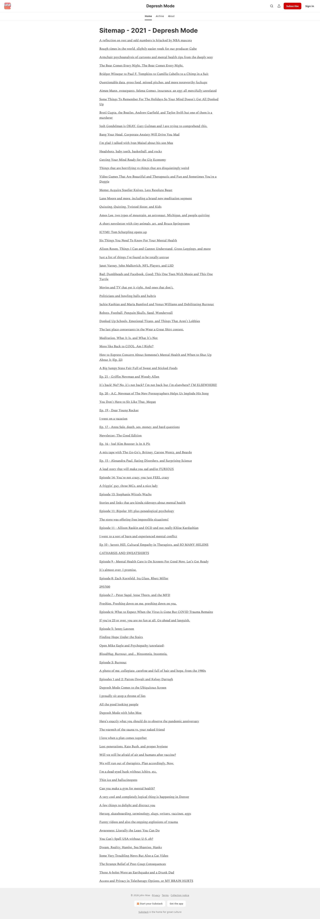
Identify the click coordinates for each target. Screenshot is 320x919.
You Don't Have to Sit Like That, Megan (127, 401)
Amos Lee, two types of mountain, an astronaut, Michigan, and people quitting (154, 215)
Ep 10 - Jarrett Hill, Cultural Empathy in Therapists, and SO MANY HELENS (153, 544)
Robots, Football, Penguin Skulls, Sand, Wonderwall (136, 312)
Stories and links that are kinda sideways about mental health (142, 502)
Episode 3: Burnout (112, 662)
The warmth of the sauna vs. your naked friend (132, 729)
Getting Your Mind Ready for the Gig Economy (132, 159)
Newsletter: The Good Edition (120, 435)
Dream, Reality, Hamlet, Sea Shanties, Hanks (130, 847)
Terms (165, 895)
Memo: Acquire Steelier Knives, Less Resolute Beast (135, 190)
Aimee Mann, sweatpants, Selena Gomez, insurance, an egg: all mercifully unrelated (158, 90)
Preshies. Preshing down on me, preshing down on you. (138, 603)
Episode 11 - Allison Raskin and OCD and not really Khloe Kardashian (148, 528)
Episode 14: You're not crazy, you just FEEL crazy (134, 477)
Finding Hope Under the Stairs (121, 637)
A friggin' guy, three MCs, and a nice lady (128, 486)
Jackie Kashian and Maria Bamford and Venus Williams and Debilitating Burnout (156, 304)
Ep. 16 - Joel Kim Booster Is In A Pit (124, 443)
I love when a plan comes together (123, 738)
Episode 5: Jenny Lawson (116, 628)
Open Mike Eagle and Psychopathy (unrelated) (131, 645)
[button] (148, 16)
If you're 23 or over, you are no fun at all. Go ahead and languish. (144, 620)
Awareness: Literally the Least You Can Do (129, 830)
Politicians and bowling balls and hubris (127, 296)
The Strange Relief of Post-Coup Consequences (132, 864)
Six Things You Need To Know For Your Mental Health (138, 240)
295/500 (104, 586)
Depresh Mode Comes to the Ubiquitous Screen (132, 687)
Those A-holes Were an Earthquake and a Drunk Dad (136, 872)
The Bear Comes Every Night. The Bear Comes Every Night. (141, 65)
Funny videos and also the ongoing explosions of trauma (138, 822)
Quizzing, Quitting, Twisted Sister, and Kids (130, 206)
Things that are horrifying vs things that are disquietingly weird (144, 168)
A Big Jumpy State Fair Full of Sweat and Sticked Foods (138, 368)
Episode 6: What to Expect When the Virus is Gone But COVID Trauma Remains (156, 612)
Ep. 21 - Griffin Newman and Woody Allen (129, 376)
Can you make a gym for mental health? (127, 788)
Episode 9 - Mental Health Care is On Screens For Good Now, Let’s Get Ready (153, 561)
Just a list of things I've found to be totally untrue (134, 257)
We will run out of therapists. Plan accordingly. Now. (136, 763)
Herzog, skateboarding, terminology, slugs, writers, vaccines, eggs (145, 813)
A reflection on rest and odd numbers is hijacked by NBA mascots (145, 40)
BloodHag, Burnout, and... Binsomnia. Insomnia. (133, 654)
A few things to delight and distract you (127, 805)
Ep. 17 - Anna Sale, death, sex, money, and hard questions (139, 427)
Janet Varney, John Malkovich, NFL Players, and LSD (136, 265)
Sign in (309, 6)
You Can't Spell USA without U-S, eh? (126, 838)
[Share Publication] (279, 6)
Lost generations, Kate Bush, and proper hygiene (133, 746)
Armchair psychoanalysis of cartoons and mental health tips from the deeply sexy (156, 57)
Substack (143, 911)
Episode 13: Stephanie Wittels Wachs (125, 494)
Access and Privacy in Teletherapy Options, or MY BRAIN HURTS (146, 880)
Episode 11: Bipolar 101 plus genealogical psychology (136, 511)
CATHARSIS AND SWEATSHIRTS (124, 553)
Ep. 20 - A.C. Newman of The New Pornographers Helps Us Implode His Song (154, 393)
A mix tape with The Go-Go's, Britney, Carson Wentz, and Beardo (145, 452)
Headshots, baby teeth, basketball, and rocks (130, 151)
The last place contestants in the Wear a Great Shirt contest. (141, 329)
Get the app (176, 903)
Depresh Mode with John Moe (120, 712)
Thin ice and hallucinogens (118, 780)
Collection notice (180, 895)
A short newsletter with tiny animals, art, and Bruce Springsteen (144, 223)
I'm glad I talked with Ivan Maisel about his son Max (136, 143)
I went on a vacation (113, 418)
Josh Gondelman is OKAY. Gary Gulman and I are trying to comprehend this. (153, 126)
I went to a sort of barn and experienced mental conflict (138, 536)
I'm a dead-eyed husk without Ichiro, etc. (128, 771)
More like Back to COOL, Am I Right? (126, 346)
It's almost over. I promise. (117, 570)
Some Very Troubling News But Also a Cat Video (133, 855)
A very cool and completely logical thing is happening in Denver (144, 796)
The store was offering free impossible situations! (133, 519)
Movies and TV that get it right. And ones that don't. (136, 287)
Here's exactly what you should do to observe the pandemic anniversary (149, 721)
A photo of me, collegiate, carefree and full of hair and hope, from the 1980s (152, 670)
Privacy (156, 895)
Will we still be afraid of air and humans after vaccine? (137, 754)
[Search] (271, 6)
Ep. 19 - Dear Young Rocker (119, 410)
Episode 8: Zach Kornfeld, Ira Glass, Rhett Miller (133, 578)
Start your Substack (151, 903)
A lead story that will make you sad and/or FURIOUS (136, 469)
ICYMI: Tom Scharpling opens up (123, 232)
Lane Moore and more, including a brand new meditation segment (145, 198)
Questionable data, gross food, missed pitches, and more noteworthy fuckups (153, 82)
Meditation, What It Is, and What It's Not (128, 338)
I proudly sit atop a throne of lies (122, 696)
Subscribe (292, 6)
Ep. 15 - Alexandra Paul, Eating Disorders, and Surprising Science (145, 460)
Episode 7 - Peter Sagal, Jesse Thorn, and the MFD (134, 595)
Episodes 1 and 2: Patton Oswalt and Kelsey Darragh (136, 679)
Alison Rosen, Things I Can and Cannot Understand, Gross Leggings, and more (155, 248)
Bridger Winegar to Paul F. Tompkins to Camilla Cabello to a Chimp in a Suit (153, 74)
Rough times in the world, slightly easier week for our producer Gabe (148, 48)
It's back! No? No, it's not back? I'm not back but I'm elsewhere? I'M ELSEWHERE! (158, 385)
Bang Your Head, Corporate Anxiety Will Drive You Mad (139, 134)
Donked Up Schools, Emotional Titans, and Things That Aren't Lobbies (149, 321)
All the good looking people (118, 704)
